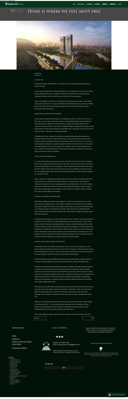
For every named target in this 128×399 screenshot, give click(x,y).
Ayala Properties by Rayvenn (64, 391)
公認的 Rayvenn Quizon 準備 (56, 394)
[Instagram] (62, 337)
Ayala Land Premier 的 (70, 394)
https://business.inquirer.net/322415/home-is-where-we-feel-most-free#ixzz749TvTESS (65, 314)
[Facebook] (57, 337)
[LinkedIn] (59, 337)
